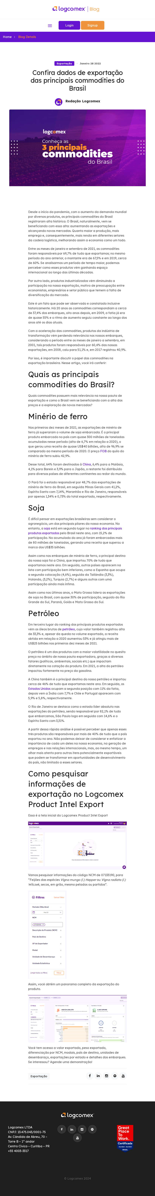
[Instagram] (106, 1076)
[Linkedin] (98, 1076)
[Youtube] (123, 1076)
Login (69, 25)
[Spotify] (115, 1076)
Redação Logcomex (82, 101)
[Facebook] (90, 1076)
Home (7, 37)
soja (47, 528)
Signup (93, 25)
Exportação (64, 63)
